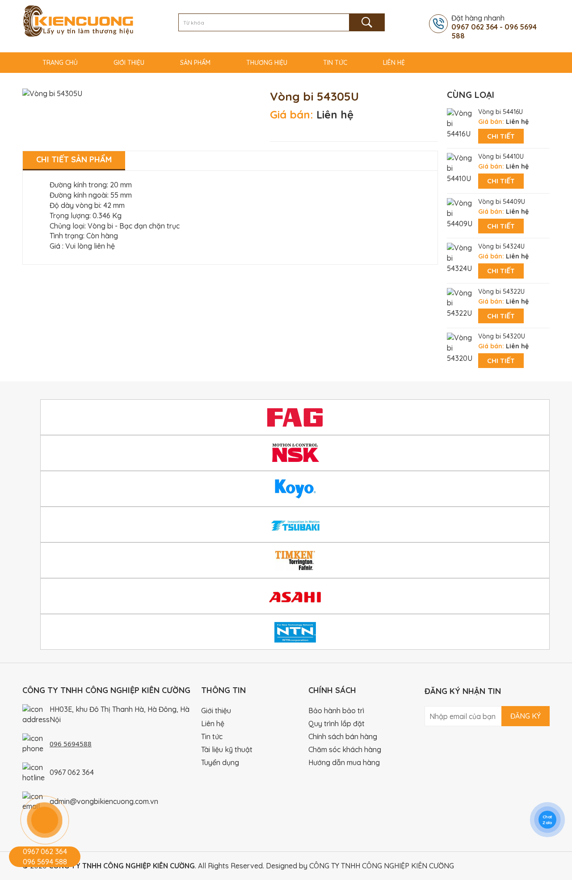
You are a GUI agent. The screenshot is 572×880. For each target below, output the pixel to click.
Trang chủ (60, 63)
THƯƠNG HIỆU (266, 63)
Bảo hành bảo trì (336, 710)
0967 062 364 (72, 772)
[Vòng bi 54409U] (460, 212)
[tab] (74, 160)
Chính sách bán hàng (342, 736)
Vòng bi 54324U (501, 246)
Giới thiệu (129, 63)
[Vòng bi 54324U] (460, 257)
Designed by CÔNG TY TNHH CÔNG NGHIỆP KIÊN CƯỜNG (360, 865)
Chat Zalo (547, 819)
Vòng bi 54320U (501, 336)
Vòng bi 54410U (501, 156)
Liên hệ (394, 63)
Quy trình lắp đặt (336, 723)
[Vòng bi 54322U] (460, 302)
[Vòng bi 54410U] (460, 167)
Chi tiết (501, 136)
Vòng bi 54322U (501, 292)
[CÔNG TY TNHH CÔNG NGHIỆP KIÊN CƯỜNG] (78, 20)
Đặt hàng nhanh (494, 26)
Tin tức (335, 63)
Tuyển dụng (220, 762)
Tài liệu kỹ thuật (226, 749)
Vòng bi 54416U (500, 112)
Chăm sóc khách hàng (344, 749)
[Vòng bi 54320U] (460, 347)
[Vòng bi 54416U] (460, 122)
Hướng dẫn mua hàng (344, 762)
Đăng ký (525, 715)
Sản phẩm (195, 63)
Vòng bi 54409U (501, 202)
